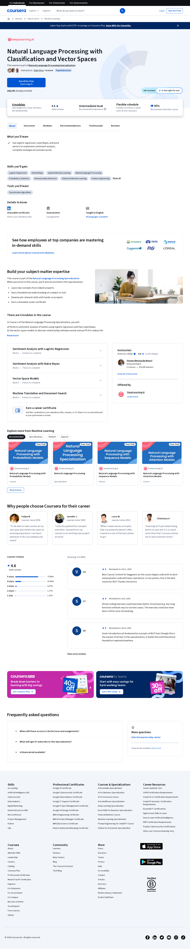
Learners (57, 848)
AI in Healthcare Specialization (111, 801)
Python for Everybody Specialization (114, 828)
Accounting (13, 788)
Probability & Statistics (19, 178)
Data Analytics (14, 801)
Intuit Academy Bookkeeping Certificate (70, 828)
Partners (56, 853)
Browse (18, 18)
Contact (101, 875)
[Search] (122, 10)
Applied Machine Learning (59, 172)
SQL (9, 828)
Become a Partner (16, 901)
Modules (47, 125)
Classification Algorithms (20, 192)
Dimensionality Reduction (45, 178)
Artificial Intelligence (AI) (18, 792)
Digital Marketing (15, 805)
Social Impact (14, 906)
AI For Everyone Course (108, 797)
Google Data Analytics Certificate (67, 797)
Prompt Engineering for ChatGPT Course (116, 823)
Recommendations (70, 125)
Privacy (101, 861)
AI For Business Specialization (111, 792)
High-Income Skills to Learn (155, 813)
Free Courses (14, 910)
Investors (102, 853)
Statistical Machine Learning (74, 178)
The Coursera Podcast (63, 866)
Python (11, 823)
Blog (55, 861)
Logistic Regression (18, 172)
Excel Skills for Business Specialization (115, 810)
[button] (47, 10)
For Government (15, 892)
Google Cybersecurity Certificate (67, 792)
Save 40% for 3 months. (118, 25)
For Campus (13, 897)
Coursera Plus (14, 870)
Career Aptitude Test (152, 788)
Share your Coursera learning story (158, 831)
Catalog (11, 866)
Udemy (11, 915)
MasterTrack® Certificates (19, 879)
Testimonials (96, 125)
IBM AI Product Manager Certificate (68, 819)
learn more (156, 748)
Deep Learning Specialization (111, 805)
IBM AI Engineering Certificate (66, 814)
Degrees (11, 884)
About (12, 125)
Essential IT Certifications (154, 808)
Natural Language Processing (88, 172)
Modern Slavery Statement (110, 892)
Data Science (33, 18)
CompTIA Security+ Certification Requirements (157, 803)
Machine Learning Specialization (112, 819)
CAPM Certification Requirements (158, 792)
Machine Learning (52, 18)
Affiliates (102, 888)
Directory (102, 884)
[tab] (16, 436)
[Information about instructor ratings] (134, 354)
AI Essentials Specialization (110, 788)
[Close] (177, 25)
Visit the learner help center (146, 737)
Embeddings (37, 172)
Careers (11, 861)
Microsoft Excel (14, 814)
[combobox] (84, 10)
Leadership (13, 857)
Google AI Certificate (62, 788)
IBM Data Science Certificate (65, 823)
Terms (101, 857)
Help (100, 866)
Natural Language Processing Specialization (56, 278)
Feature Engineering (101, 178)
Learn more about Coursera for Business (33, 252)
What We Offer (14, 853)
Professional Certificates (19, 875)
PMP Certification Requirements (157, 822)
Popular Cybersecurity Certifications (159, 826)
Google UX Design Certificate (66, 810)
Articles (101, 879)
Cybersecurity (14, 797)
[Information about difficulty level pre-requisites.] (105, 109)
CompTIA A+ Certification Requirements (160, 797)
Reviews (115, 125)
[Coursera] (16, 10)
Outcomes (29, 125)
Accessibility (103, 870)
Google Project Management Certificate (70, 805)
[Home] (8, 18)
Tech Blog (57, 870)
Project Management (17, 819)
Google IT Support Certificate (66, 801)
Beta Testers (59, 857)
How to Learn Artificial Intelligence (158, 817)
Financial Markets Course (109, 814)
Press (100, 848)
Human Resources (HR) (18, 810)
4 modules (18, 105)
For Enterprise (14, 888)
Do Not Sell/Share (106, 897)
